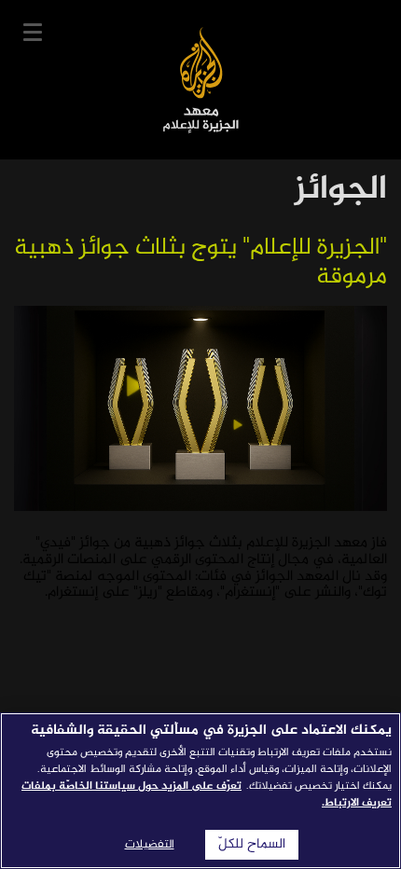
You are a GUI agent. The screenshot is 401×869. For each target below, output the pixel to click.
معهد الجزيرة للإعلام (201, 79)
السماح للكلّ (251, 845)
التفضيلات (149, 845)
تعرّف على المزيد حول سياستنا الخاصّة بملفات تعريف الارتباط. (206, 794)
